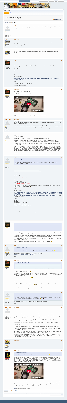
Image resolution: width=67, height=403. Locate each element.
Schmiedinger (8, 25)
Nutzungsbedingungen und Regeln (54, 400)
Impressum (45, 400)
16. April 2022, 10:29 (16, 119)
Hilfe (48, 400)
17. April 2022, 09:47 (17, 307)
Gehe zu (48, 394)
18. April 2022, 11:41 (16, 350)
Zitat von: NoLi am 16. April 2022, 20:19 (21, 262)
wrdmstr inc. (7, 50)
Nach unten (6, 22)
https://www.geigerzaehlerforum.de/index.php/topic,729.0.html (24, 254)
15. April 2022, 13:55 (16, 25)
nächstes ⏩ (60, 19)
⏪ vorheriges (55, 19)
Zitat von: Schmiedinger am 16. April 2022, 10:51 (22, 159)
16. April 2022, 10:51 (17, 133)
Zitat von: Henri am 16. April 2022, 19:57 (21, 247)
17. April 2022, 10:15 (16, 340)
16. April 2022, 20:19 (16, 245)
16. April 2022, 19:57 (16, 221)
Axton (6, 39)
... (14, 22)
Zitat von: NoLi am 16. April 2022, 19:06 (21, 223)
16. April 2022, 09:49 (16, 89)
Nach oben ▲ (62, 400)
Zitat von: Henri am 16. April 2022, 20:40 (21, 294)
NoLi (6, 157)
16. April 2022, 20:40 (16, 260)
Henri (6, 60)
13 (15, 22)
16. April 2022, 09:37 (16, 60)
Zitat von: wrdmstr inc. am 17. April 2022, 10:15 (22, 352)
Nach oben (6, 390)
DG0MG (6, 350)
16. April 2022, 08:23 (16, 39)
